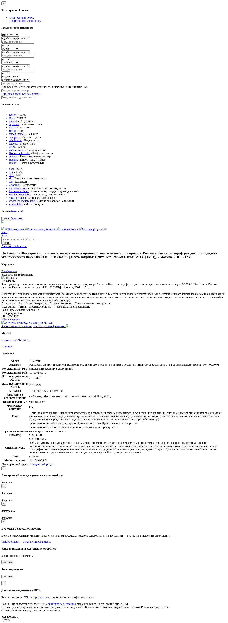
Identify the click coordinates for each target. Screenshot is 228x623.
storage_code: (16, 149)
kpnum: (13, 162)
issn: (11, 172)
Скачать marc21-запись (15, 340)
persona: (13, 143)
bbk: (11, 175)
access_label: (16, 204)
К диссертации (10, 319)
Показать (6, 346)
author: (12, 114)
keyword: (14, 124)
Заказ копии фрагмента (37, 541)
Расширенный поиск (21, 17)
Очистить (16, 218)
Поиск (6, 218)
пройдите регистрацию (62, 603)
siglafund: (14, 184)
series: (12, 146)
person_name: (16, 133)
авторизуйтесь (38, 597)
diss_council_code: (19, 153)
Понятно (7, 562)
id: (10, 178)
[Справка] (105, 229)
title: (11, 117)
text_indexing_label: (20, 194)
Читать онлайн (10, 541)
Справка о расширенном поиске (21, 93)
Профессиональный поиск (25, 20)
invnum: (13, 159)
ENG (4, 232)
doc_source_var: (18, 188)
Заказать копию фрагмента (49, 326)
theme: (12, 130)
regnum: (13, 156)
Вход (4, 235)
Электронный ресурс (41, 464)
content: (13, 121)
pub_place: (15, 137)
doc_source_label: (19, 191)
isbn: (11, 168)
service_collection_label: (22, 200)
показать (17, 211)
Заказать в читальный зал (16, 326)
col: (11, 181)
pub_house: (15, 140)
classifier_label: (17, 197)
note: (11, 127)
